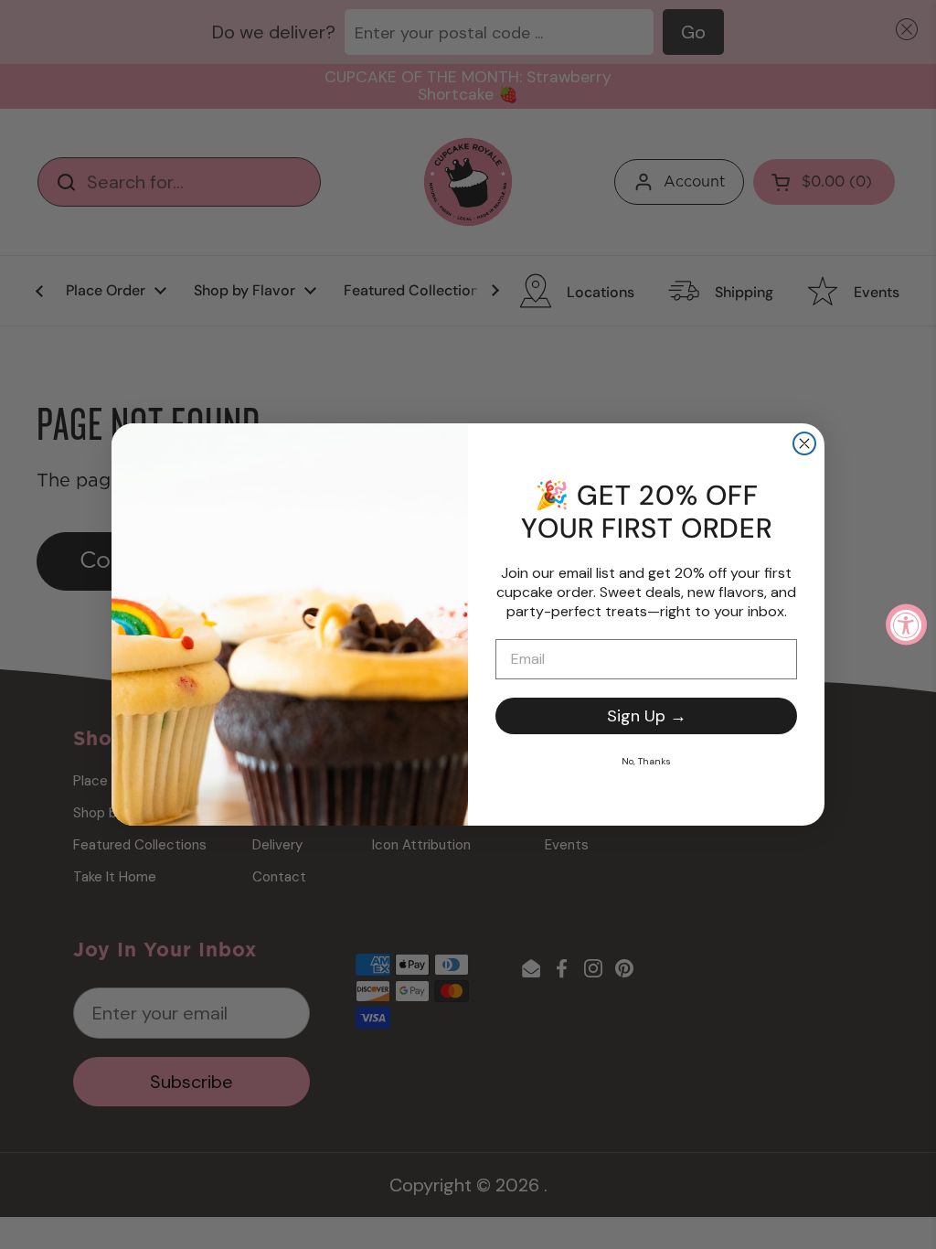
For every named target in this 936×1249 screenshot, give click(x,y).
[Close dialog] (804, 443)
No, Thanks (646, 761)
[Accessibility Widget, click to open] (906, 625)
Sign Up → (646, 716)
